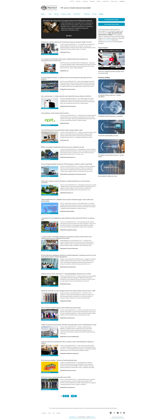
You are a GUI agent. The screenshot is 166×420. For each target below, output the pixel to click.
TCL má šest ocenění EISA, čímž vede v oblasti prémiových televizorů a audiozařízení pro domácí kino (64, 60)
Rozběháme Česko (72, 230)
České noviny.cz (114, 1)
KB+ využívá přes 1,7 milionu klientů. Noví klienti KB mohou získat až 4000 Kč (66, 96)
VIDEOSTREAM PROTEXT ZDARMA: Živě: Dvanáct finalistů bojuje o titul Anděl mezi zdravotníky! (67, 200)
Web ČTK (72, 1)
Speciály (56, 14)
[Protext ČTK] (47, 417)
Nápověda (87, 14)
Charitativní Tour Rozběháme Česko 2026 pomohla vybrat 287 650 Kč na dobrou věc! (68, 219)
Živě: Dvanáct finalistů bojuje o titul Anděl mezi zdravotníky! (61, 308)
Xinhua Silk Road (71, 267)
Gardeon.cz (70, 193)
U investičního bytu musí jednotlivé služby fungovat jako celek (61, 130)
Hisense (69, 284)
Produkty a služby (66, 14)
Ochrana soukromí (113, 418)
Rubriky (43, 14)
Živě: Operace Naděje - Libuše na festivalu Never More (59, 360)
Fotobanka (78, 1)
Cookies (93, 418)
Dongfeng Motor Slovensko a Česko (76, 174)
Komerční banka (71, 106)
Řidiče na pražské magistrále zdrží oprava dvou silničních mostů (62, 147)
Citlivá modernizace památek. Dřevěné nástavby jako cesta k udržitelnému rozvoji (68, 325)
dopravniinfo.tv (71, 157)
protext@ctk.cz (72, 417)
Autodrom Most (71, 89)
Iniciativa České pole (72, 248)
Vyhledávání (76, 14)
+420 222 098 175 (81, 417)
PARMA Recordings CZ (73, 353)
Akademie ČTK (105, 1)
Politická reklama (89, 418)
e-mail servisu (107, 40)
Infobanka (122, 1)
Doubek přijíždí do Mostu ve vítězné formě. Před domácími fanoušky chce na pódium (66, 78)
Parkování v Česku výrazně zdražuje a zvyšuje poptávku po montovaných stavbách (65, 182)
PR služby (98, 1)
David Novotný (71, 318)
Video (50, 14)
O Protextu (58, 413)
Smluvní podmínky (121, 418)
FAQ (53, 413)
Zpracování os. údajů (81, 418)
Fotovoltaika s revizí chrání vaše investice (55, 113)
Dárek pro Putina (71, 370)
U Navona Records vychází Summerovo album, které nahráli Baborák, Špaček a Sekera (67, 342)
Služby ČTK (44, 413)
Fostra (68, 52)
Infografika (92, 1)
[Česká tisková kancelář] (51, 7)
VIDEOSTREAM (70, 211)
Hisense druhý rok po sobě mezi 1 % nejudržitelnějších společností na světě (66, 274)
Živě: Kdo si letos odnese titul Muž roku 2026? (56, 377)
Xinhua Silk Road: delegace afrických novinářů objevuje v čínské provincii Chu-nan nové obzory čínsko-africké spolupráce (68, 256)
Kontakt (94, 14)
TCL (68, 71)
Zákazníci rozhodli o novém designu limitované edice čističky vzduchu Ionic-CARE (68, 291)
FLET (68, 140)
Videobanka (85, 1)
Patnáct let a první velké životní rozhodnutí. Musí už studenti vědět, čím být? (66, 42)
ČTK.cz (49, 413)
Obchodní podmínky (73, 418)
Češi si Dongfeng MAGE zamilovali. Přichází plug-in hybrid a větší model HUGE (66, 164)
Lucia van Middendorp (73, 336)
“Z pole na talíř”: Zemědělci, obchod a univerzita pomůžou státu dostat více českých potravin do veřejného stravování (66, 237)
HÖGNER (69, 301)
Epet (68, 123)
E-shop (101, 14)
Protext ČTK (92, 417)
